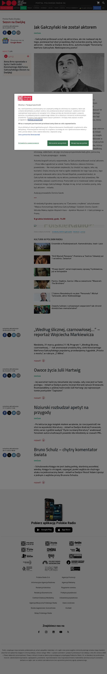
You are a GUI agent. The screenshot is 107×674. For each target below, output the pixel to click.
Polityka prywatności (35, 120)
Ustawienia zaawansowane (28, 143)
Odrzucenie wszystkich (58, 143)
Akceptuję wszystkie (79, 143)
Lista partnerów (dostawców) (29, 134)
